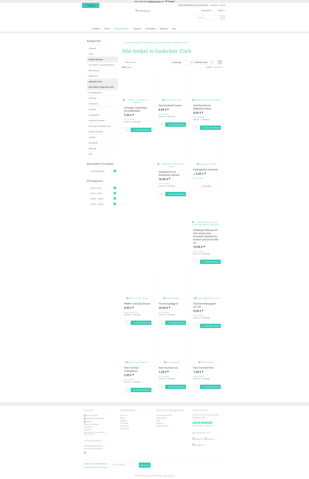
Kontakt (222, 5)
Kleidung (163, 29)
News (91, 5)
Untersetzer (93, 104)
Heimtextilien (94, 115)
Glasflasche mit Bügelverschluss (202, 107)
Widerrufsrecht (162, 426)
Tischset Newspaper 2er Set (204, 305)
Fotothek (95, 29)
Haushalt (92, 109)
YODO (106, 29)
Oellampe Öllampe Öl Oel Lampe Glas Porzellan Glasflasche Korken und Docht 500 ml (205, 236)
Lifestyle (137, 29)
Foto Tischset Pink (203, 367)
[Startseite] (86, 29)
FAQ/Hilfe (214, 5)
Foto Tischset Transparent (131, 369)
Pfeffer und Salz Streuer (137, 303)
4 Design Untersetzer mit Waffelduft (135, 109)
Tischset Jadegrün (168, 303)
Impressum (125, 428)
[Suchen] (223, 17)
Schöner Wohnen (121, 29)
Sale (174, 29)
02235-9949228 (202, 423)
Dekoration (93, 76)
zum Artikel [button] (206, 186)
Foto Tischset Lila (168, 367)
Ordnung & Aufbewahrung (99, 126)
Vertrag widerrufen (164, 415)
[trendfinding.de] (154, 15)
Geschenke (150, 29)
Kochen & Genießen (97, 120)
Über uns (124, 415)
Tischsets (92, 98)
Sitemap (159, 423)
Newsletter (124, 426)
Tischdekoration (95, 92)
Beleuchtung (94, 70)
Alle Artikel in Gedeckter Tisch (101, 87)
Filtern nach (130, 62)
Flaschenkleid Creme (170, 105)
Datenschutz (161, 418)
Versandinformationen (93, 448)
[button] (215, 62)
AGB (158, 420)
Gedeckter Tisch (95, 81)
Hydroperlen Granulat (205, 169)
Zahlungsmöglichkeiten (93, 446)
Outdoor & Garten (96, 131)
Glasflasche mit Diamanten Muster (169, 173)
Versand (171, 476)
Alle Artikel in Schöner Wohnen (101, 65)
